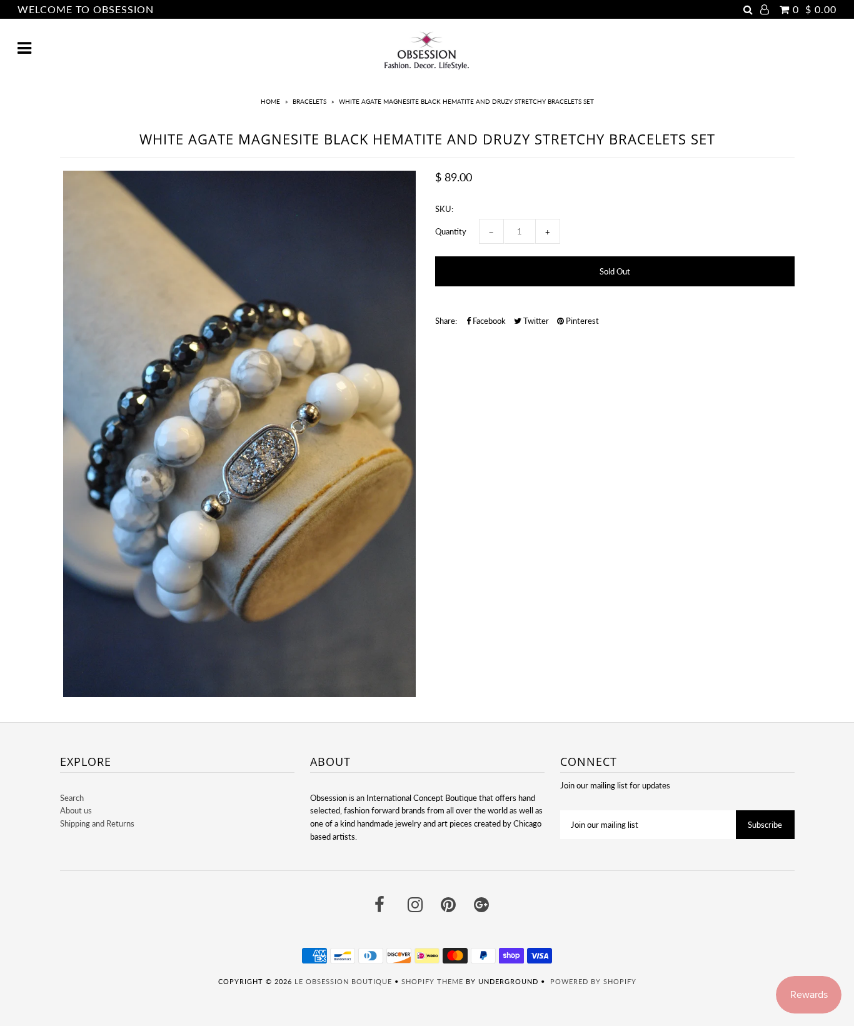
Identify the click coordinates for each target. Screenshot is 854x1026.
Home (270, 101)
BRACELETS (309, 101)
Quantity (450, 231)
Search (72, 798)
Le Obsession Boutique (343, 981)
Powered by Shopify (593, 981)
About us (76, 810)
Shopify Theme (432, 981)
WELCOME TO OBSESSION (86, 9)
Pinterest (581, 321)
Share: (446, 321)
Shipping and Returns (97, 823)
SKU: (444, 209)
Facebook (488, 321)
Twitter (535, 321)
